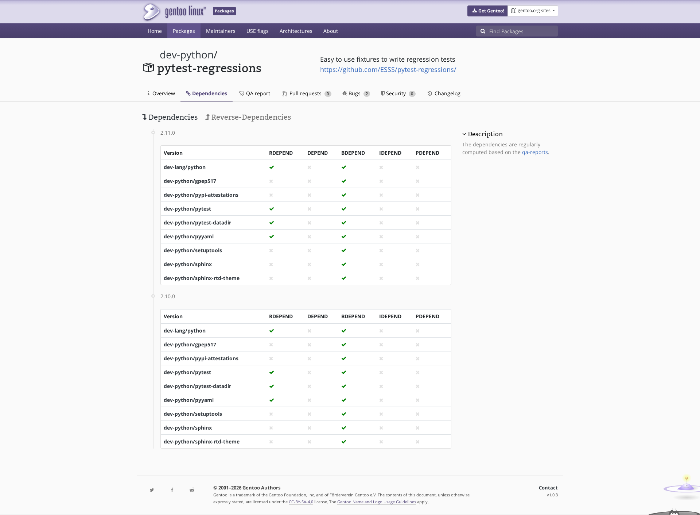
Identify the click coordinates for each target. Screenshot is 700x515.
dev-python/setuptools (193, 250)
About (330, 30)
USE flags (257, 30)
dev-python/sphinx (188, 264)
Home (155, 30)
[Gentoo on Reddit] (192, 490)
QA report (257, 93)
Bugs (357, 93)
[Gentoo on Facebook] (172, 490)
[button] (487, 10)
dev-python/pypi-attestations (201, 194)
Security (399, 93)
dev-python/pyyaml (189, 236)
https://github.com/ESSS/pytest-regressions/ (388, 69)
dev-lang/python (185, 167)
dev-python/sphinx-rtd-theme (202, 277)
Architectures (296, 30)
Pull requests (308, 93)
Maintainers (221, 30)
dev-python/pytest (187, 208)
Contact (548, 488)
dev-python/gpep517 (190, 180)
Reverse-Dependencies (250, 117)
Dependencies (209, 93)
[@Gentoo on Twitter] (152, 490)
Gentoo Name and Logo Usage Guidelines (376, 501)
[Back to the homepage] (174, 11)
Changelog (446, 93)
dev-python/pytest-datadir (197, 222)
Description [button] (485, 134)
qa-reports (535, 152)
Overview (163, 93)
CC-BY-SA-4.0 (301, 501)
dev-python (187, 54)
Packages (184, 30)
